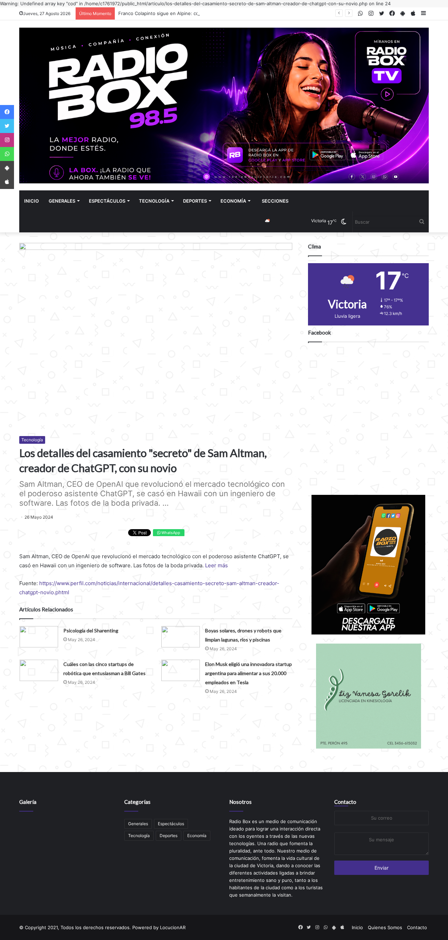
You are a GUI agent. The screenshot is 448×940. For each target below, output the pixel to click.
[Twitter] (7, 126)
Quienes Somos (385, 927)
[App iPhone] (7, 182)
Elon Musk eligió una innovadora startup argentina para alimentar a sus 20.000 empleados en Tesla (248, 673)
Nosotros (240, 802)
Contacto (345, 802)
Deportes (195, 201)
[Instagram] (7, 140)
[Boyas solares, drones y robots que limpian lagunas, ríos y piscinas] (180, 636)
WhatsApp (170, 532)
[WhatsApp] (7, 154)
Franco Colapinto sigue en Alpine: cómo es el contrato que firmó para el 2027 (203, 13)
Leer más (216, 565)
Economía (233, 201)
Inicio (31, 201)
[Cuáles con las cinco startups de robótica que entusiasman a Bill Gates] (39, 670)
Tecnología (154, 201)
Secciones (275, 201)
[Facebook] (7, 112)
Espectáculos (107, 201)
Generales (62, 201)
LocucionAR (173, 927)
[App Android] (7, 168)
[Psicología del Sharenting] (39, 636)
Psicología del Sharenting (90, 630)
